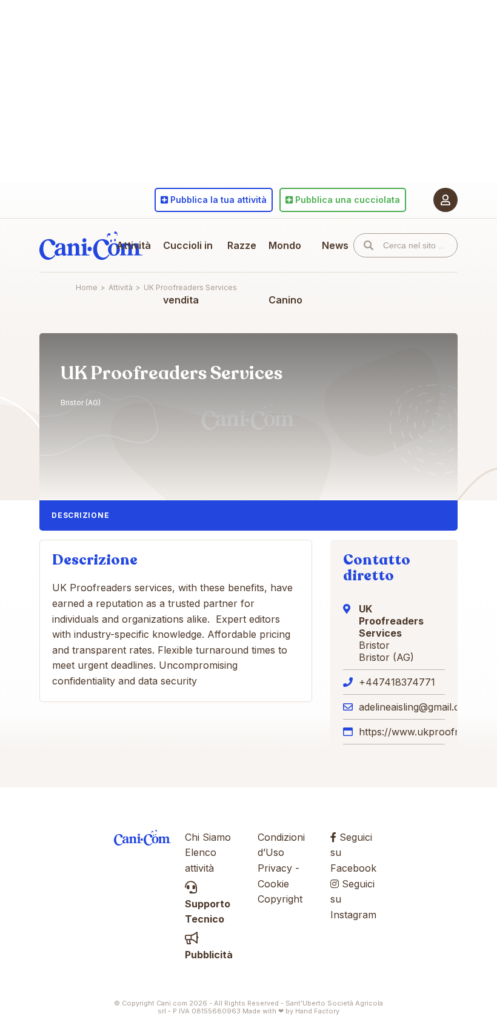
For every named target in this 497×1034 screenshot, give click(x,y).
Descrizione (80, 515)
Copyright (280, 899)
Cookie (273, 884)
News (335, 245)
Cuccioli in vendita (188, 272)
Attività (133, 245)
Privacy (275, 868)
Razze (241, 245)
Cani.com (90, 245)
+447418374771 (397, 682)
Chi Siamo (208, 837)
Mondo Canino (285, 272)
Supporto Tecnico (207, 911)
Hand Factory (317, 1011)
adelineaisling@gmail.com (416, 707)
